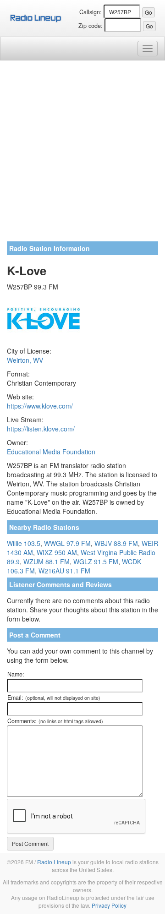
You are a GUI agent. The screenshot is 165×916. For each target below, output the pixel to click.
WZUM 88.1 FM (46, 561)
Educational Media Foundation (51, 451)
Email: (53, 697)
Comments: (55, 721)
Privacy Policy (109, 905)
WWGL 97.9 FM (67, 543)
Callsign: (90, 12)
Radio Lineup (54, 862)
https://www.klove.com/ (40, 405)
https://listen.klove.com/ (41, 428)
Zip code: (90, 26)
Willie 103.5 (23, 543)
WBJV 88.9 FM (116, 543)
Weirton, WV (25, 360)
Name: (15, 674)
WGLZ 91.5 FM (95, 561)
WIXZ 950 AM (57, 552)
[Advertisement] (82, 154)
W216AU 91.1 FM (64, 570)
